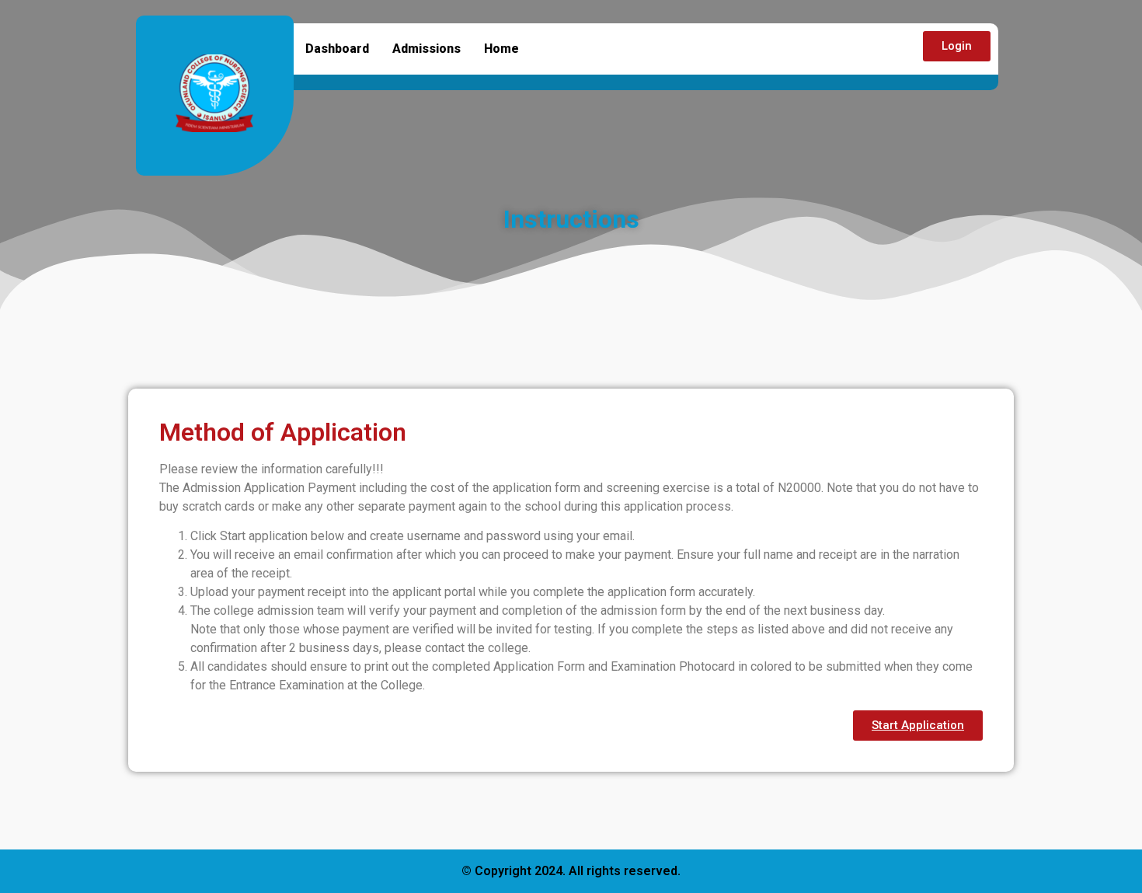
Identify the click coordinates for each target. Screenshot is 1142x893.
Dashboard (337, 48)
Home (501, 48)
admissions (426, 48)
